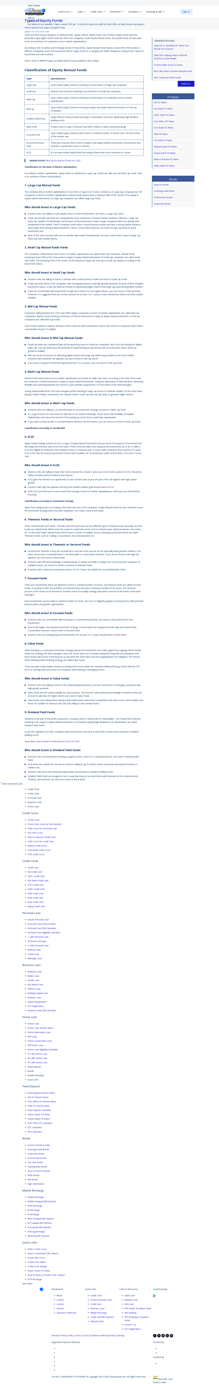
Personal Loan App (37, 941)
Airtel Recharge (35, 1205)
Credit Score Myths (37, 1262)
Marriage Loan (35, 958)
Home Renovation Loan (39, 1032)
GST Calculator (35, 1127)
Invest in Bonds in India (39, 1145)
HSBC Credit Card (36, 889)
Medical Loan (34, 949)
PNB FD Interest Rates (39, 1105)
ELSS (57, 443)
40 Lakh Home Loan (37, 1058)
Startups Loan (34, 997)
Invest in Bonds (161, 184)
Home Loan (33, 1023)
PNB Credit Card (35, 893)
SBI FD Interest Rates (38, 1097)
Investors (55, 1335)
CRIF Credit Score (36, 854)
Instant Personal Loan (38, 919)
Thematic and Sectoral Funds (70, 526)
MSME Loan (33, 980)
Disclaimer (93, 1335)
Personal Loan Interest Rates (42, 923)
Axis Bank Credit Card (38, 880)
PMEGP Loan (34, 988)
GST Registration (36, 1006)
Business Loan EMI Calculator (42, 1010)
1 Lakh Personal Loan (38, 936)
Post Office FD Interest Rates (42, 1101)
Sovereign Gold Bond (164, 191)
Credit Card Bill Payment (102, 1317)
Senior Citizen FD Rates (39, 1114)
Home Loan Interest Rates (40, 1028)
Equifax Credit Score (37, 845)
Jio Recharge (34, 1210)
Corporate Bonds (162, 203)
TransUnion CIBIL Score (39, 850)
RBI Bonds (33, 1179)
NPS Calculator (35, 1131)
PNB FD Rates (161, 134)
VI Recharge (33, 1214)
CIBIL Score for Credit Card (41, 841)
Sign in (186, 11)
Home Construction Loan (40, 1040)
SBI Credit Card (35, 871)
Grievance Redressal (66, 1312)
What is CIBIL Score (37, 1249)
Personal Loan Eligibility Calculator (44, 932)
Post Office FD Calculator (40, 1123)
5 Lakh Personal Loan (38, 945)
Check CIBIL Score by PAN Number (45, 824)
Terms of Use (81, 1335)
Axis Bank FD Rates (163, 108)
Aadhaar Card (131, 1299)
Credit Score (33, 819)
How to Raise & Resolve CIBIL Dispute (46, 1275)
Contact (60, 1304)
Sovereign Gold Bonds (38, 1149)
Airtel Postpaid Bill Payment (41, 1218)
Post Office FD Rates (164, 121)
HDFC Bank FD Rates (164, 115)
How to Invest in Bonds (39, 1171)
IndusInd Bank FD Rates (165, 146)
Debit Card (129, 1295)
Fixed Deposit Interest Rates (41, 1092)
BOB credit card (35, 897)
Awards (60, 1308)
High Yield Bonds (36, 1183)
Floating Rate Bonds (37, 1166)
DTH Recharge (35, 1279)
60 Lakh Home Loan (37, 1062)
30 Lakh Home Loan (37, 1053)
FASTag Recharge (36, 1231)
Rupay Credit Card (36, 906)
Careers (60, 1299)
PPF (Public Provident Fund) (137, 1308)
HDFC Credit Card (36, 876)
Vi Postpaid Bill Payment (39, 1227)
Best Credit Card (35, 902)
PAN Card (129, 1304)
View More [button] (27, 1283)
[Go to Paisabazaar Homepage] (35, 12)
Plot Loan (32, 1036)
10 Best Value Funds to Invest (168, 64)
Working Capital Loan (38, 993)
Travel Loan (33, 954)
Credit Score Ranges (37, 1266)
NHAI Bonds (33, 1175)
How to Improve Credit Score (42, 837)
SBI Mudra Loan (35, 984)
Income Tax (130, 1324)
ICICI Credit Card (35, 884)
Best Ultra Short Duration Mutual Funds (173, 71)
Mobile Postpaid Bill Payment (42, 1201)
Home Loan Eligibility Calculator (43, 1049)
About (59, 1295)
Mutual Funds (97, 1321)
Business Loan (35, 971)
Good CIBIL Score (36, 1257)
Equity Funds (79, 51)
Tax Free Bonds (35, 1162)
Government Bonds (163, 197)
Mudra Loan (33, 975)
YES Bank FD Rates (163, 140)
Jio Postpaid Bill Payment (40, 1223)
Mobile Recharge (36, 1197)
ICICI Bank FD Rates (163, 127)
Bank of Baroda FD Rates (166, 159)
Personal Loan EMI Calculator (42, 928)
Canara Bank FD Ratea (39, 1118)
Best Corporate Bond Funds (167, 77)
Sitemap (120, 1335)
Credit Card (33, 867)
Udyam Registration (37, 1001)
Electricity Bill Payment (38, 1235)
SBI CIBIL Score (35, 832)
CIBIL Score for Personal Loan (42, 828)
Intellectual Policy (107, 1335)
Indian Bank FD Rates (164, 165)
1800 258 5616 (35, 21)
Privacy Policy (67, 1335)
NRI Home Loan (35, 1045)
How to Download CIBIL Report (43, 1253)
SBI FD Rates (160, 102)
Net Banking (130, 1312)
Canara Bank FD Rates (165, 153)
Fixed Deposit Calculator (39, 1110)
